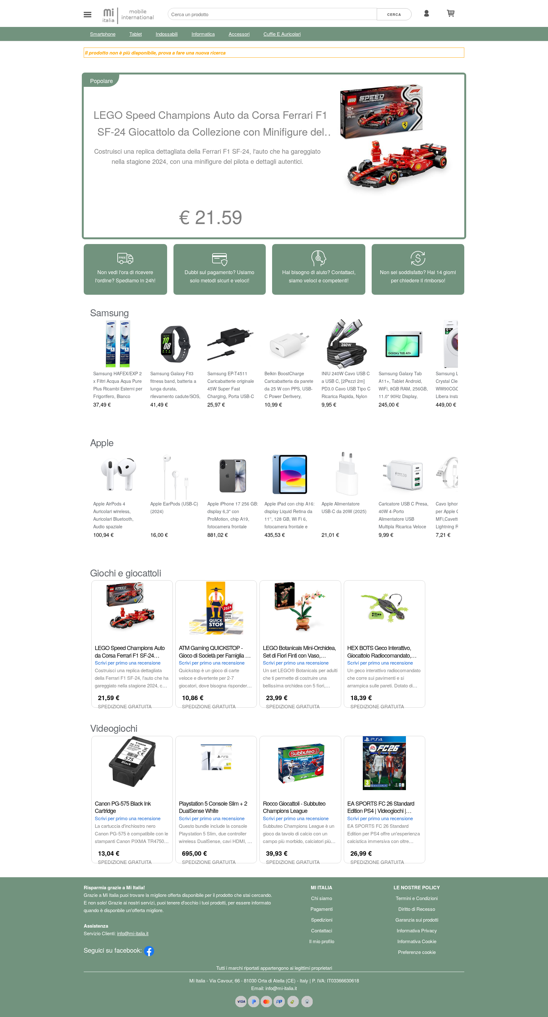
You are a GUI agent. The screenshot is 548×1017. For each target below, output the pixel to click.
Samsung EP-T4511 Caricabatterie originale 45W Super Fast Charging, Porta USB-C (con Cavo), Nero (230, 388)
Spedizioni (321, 919)
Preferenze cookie (417, 952)
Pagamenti (321, 908)
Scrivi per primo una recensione (127, 662)
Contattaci (321, 930)
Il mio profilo (321, 941)
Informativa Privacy (417, 930)
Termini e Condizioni (417, 898)
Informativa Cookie (416, 941)
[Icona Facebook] (149, 950)
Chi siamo (321, 898)
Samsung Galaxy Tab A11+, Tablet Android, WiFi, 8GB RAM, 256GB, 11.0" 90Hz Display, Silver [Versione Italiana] (403, 388)
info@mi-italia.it (132, 933)
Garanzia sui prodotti (416, 919)
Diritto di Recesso (416, 908)
